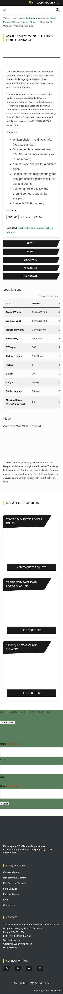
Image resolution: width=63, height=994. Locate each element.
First (2, 759)
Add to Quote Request (31, 567)
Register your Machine (14, 877)
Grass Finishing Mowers (25, 22)
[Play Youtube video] (31, 440)
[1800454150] (31, 2)
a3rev (47, 990)
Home (21, 18)
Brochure (30, 260)
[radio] (12, 217)
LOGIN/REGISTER (46, 3)
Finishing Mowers (26, 228)
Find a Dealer (30, 276)
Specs (30, 243)
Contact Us (9, 905)
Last (2, 776)
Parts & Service (11, 894)
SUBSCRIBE (7, 722)
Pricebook (30, 268)
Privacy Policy (10, 947)
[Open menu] (47, 10)
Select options (31, 630)
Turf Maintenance (35, 18)
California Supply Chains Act (17, 943)
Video (30, 252)
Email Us (15, 940)
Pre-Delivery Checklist (14, 883)
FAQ (5, 899)
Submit (4, 803)
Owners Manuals (12, 872)
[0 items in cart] (58, 3)
